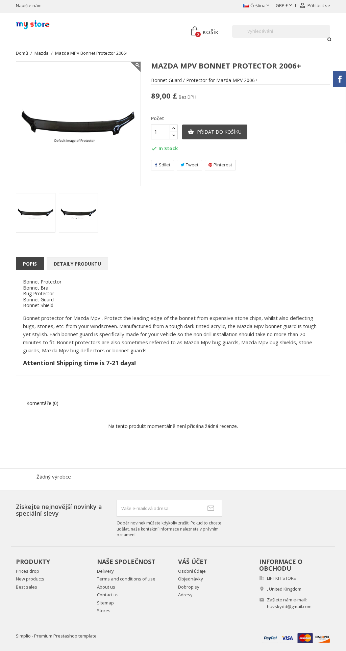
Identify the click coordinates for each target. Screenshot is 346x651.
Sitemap (105, 603)
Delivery (105, 571)
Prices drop (27, 571)
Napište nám (29, 5)
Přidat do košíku (215, 132)
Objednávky (190, 579)
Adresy (185, 595)
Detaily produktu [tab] (77, 264)
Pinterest (223, 165)
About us (106, 587)
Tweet (192, 165)
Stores (103, 610)
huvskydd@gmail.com (289, 606)
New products (30, 579)
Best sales (26, 587)
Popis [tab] (30, 264)
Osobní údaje (192, 571)
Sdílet (164, 165)
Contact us (108, 595)
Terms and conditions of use (126, 579)
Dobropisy (188, 587)
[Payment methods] (296, 637)
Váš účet (192, 562)
